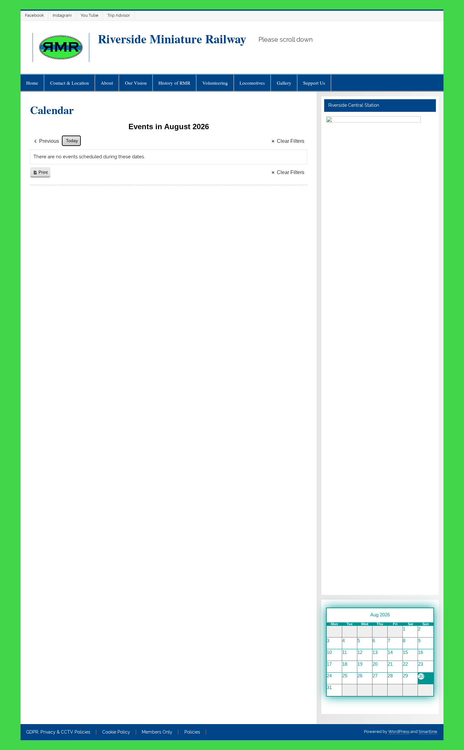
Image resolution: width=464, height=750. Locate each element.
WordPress (398, 731)
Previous (49, 141)
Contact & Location (69, 83)
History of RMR (174, 83)
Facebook (34, 15)
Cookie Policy (116, 732)
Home (32, 83)
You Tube (89, 15)
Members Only (157, 732)
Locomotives (252, 83)
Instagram (62, 15)
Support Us (314, 83)
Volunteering (215, 83)
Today (72, 140)
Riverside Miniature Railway (172, 38)
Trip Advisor (118, 15)
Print (40, 174)
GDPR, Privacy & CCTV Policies (58, 732)
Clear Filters (290, 141)
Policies (192, 732)
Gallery (284, 83)
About (107, 83)
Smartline (428, 731)
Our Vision (136, 83)
